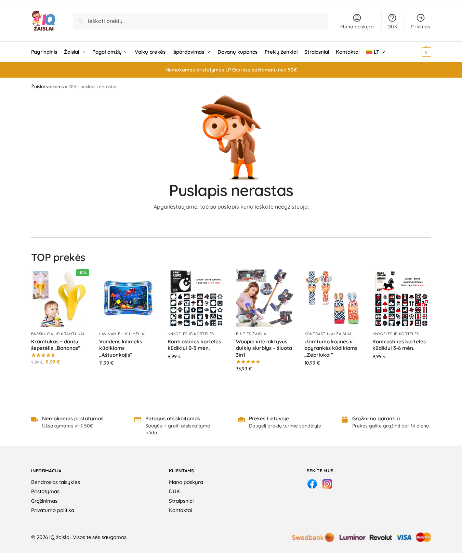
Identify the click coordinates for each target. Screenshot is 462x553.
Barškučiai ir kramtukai (57, 333)
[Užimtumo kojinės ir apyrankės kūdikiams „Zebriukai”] (333, 298)
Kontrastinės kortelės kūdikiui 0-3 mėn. (194, 345)
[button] (417, 52)
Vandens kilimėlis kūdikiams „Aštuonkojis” (120, 348)
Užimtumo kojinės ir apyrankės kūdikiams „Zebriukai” (330, 348)
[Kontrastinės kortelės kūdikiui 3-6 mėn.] (401, 298)
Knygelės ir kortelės (191, 333)
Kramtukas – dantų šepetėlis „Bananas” (55, 345)
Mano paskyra (357, 27)
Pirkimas (420, 27)
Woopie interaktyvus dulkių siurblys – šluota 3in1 (264, 348)
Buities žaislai (252, 333)
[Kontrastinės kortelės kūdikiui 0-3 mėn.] (197, 298)
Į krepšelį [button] (60, 376)
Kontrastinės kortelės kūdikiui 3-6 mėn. (399, 345)
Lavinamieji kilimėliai (122, 333)
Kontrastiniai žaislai (328, 333)
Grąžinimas (44, 501)
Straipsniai (181, 501)
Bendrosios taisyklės (55, 482)
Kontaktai (180, 510)
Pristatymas (45, 491)
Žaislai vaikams (47, 86)
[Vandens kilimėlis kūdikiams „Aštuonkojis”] (128, 298)
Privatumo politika (52, 510)
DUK (392, 27)
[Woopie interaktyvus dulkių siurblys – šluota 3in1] (265, 298)
